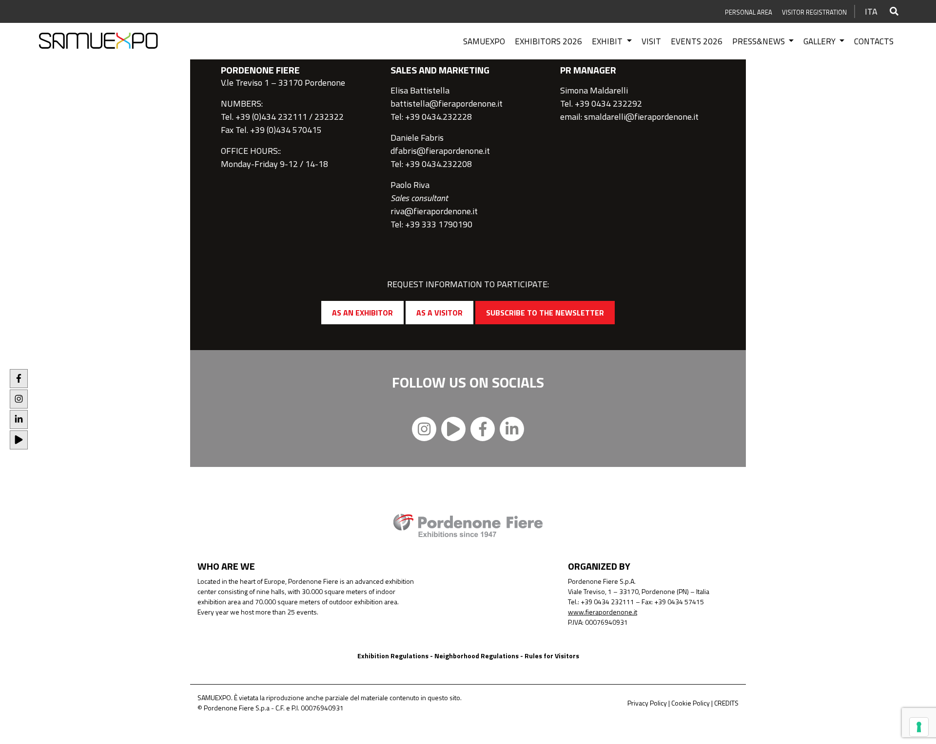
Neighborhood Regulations (476, 656)
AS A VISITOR (439, 312)
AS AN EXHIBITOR (362, 312)
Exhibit (608, 41)
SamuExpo (484, 41)
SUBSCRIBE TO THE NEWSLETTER (545, 312)
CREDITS (726, 703)
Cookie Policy (690, 703)
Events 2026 (696, 41)
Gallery (820, 41)
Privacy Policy (647, 703)
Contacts (874, 41)
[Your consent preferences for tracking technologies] (919, 727)
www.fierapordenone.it (602, 612)
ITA (871, 11)
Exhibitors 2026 (548, 41)
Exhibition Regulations (393, 656)
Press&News (759, 41)
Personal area (748, 12)
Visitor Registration (814, 12)
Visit (651, 41)
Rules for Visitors (552, 656)
